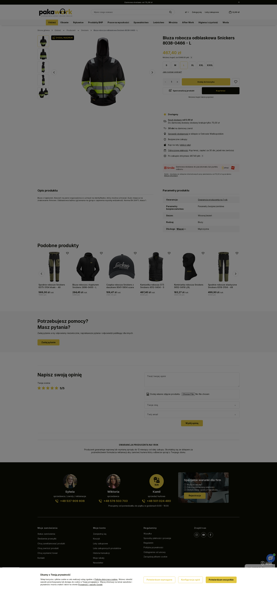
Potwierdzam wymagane (159, 579)
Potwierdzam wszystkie (221, 579)
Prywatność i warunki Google (90, 584)
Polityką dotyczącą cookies (106, 579)
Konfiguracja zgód (190, 579)
